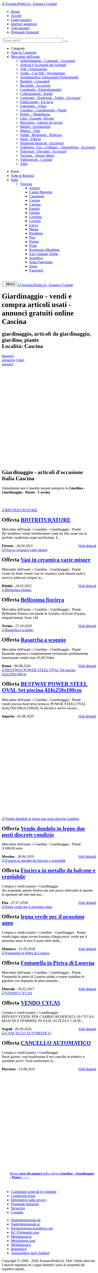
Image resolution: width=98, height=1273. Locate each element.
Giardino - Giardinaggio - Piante (43, 110)
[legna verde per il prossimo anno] (27, 907)
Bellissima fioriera (42, 600)
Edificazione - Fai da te (36, 102)
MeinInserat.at (21, 1236)
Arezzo (34, 188)
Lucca (33, 225)
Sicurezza (18, 1208)
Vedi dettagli (87, 546)
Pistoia (34, 241)
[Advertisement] (49, 415)
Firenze (34, 213)
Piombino (36, 233)
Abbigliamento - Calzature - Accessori (47, 61)
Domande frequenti (25, 32)
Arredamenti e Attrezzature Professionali (49, 77)
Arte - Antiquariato (33, 69)
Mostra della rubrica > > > (52, 1175)
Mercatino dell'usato (25, 57)
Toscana (26, 184)
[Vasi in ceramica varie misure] (24, 550)
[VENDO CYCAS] (17, 993)
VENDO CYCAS (40, 1003)
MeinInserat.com (23, 1241)
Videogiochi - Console (36, 160)
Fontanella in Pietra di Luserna (57, 963)
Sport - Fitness (30, 139)
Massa (33, 229)
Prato (33, 246)
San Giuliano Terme (43, 254)
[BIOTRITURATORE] (19, 510)
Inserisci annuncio (24, 24)
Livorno (35, 221)
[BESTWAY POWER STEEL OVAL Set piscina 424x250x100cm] (49, 674)
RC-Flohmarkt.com (25, 1232)
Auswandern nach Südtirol (30, 1253)
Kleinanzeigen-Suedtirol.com (32, 1228)
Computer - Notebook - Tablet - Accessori (50, 98)
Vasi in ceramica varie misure (55, 560)
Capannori (36, 196)
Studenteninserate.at (25, 1224)
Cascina (35, 204)
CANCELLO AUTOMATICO (56, 1043)
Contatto (17, 1212)
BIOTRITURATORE (46, 520)
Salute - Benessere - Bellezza (41, 135)
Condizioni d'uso (23, 1196)
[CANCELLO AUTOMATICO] (26, 1033)
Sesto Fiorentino (41, 262)
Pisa (32, 237)
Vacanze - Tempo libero (37, 155)
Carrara (34, 200)
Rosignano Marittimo (44, 250)
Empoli (34, 208)
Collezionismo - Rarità (36, 94)
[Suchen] (66, 41)
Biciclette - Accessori (35, 85)
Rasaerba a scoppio (43, 640)
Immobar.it (18, 1249)
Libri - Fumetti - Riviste (37, 118)
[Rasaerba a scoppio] (17, 630)
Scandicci (36, 258)
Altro (24, 164)
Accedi (16, 16)
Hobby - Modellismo (35, 114)
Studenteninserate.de (26, 1220)
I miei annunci (21, 20)
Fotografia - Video (33, 106)
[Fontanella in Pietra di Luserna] (25, 953)
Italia (14, 180)
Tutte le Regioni (22, 176)
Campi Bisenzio (40, 192)
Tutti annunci (20, 28)
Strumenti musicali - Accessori (42, 143)
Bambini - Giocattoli (34, 81)
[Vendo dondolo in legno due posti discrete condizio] (40, 819)
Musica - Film (30, 131)
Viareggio (36, 270)
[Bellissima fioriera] (16, 590)
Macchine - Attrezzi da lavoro (41, 122)
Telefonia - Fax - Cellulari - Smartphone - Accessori (57, 147)
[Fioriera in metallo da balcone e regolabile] (34, 861)
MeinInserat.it (21, 1245)
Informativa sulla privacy (29, 1200)
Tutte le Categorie (23, 52)
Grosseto (35, 217)
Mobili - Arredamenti (35, 127)
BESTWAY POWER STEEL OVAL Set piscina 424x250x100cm (45, 687)
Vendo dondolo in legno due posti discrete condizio (43, 831)
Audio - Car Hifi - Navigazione (42, 73)
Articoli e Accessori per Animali (43, 65)
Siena (33, 266)
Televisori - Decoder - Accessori (43, 151)
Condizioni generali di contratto (33, 1192)
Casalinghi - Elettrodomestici (41, 90)
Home (15, 11)
